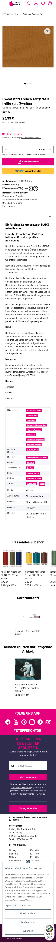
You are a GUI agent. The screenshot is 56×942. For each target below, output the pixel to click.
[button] (28, 3)
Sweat (42, 484)
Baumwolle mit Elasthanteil (37, 457)
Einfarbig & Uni (32, 450)
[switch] (49, 937)
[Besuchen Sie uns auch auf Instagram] (32, 722)
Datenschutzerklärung (21, 787)
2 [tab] (28, 84)
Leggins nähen (32, 415)
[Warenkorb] (50, 3)
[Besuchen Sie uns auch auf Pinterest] (24, 722)
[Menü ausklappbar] (3, 2)
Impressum (10, 905)
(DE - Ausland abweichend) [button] (31, 137)
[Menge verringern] (6, 149)
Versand (22, 122)
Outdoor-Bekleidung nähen (36, 425)
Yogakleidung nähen (34, 444)
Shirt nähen (31, 435)
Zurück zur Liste (11, 14)
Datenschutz (25, 905)
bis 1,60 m (30, 463)
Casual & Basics (33, 473)
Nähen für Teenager (34, 430)
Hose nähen (31, 420)
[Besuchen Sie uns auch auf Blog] (48, 722)
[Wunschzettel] (42, 3)
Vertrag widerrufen (28, 808)
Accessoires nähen (34, 410)
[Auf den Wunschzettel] (47, 31)
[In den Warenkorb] (4, 24)
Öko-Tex (30, 468)
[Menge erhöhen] (50, 149)
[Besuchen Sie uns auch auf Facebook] (8, 722)
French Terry (31, 484)
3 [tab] (31, 84)
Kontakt (12, 206)
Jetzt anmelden (28, 777)
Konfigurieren (28, 922)
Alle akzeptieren (28, 913)
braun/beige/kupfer (34, 478)
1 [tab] (25, 84)
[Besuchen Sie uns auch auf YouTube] (16, 722)
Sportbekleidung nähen (35, 440)
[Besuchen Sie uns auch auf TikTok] (40, 722)
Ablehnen (28, 930)
